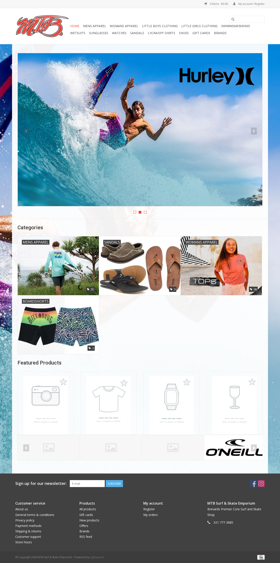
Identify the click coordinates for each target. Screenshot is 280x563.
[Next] (254, 131)
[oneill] (173, 447)
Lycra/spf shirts (161, 33)
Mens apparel (94, 26)
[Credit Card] (260, 557)
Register (149, 509)
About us (21, 509)
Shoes (184, 33)
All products (87, 509)
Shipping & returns (28, 531)
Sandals (137, 33)
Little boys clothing (160, 26)
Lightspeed (97, 557)
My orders (150, 515)
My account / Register (251, 4)
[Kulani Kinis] (49, 447)
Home (74, 26)
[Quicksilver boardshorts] (140, 129)
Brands (220, 33)
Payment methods (28, 526)
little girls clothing (199, 26)
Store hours (23, 542)
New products (89, 520)
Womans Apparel (124, 26)
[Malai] (111, 447)
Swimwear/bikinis (235, 26)
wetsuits (77, 33)
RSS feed (85, 537)
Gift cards (201, 33)
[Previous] (26, 131)
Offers (83, 526)
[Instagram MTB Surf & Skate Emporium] (261, 483)
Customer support (28, 537)
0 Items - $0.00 (219, 4)
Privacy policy (24, 520)
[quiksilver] (235, 447)
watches (119, 33)
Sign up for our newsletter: (40, 483)
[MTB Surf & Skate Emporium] (42, 26)
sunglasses (98, 33)
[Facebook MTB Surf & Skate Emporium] (253, 483)
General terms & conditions (34, 515)
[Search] (233, 19)
